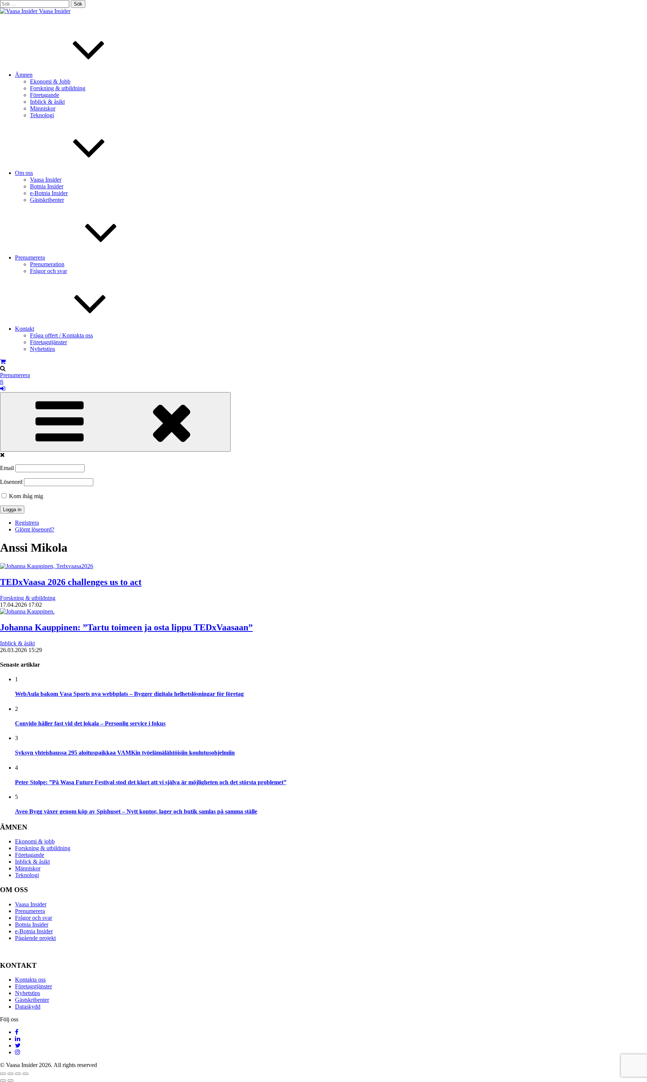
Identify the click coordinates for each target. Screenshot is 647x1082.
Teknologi (42, 115)
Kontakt (24, 328)
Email (7, 468)
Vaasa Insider (54, 11)
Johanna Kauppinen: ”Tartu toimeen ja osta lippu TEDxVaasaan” (126, 627)
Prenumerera (30, 257)
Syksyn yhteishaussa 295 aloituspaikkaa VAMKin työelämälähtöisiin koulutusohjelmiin (125, 752)
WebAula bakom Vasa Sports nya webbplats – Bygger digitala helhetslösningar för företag (129, 694)
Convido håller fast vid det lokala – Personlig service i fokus (90, 723)
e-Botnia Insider (49, 193)
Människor (42, 108)
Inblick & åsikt (47, 101)
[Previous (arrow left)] (3, 1080)
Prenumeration (47, 264)
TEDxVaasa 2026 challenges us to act (71, 582)
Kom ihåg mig (25, 496)
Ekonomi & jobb (35, 841)
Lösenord (11, 482)
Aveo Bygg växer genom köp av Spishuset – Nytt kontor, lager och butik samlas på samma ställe (136, 811)
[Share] (10, 1074)
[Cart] (3, 361)
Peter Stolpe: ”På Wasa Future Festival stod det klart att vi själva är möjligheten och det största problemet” (150, 782)
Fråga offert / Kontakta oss (61, 335)
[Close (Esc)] (3, 1074)
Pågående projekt (35, 938)
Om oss (24, 173)
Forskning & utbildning (57, 88)
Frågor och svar (48, 271)
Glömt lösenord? (34, 529)
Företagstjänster (48, 342)
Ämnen (24, 75)
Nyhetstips (42, 349)
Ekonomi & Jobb (50, 81)
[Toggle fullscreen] (18, 1074)
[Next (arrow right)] (10, 1080)
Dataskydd (27, 1006)
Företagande (44, 95)
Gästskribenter (47, 200)
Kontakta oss (30, 979)
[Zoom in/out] (25, 1074)
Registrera (27, 522)
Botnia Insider (46, 186)
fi (1, 382)
